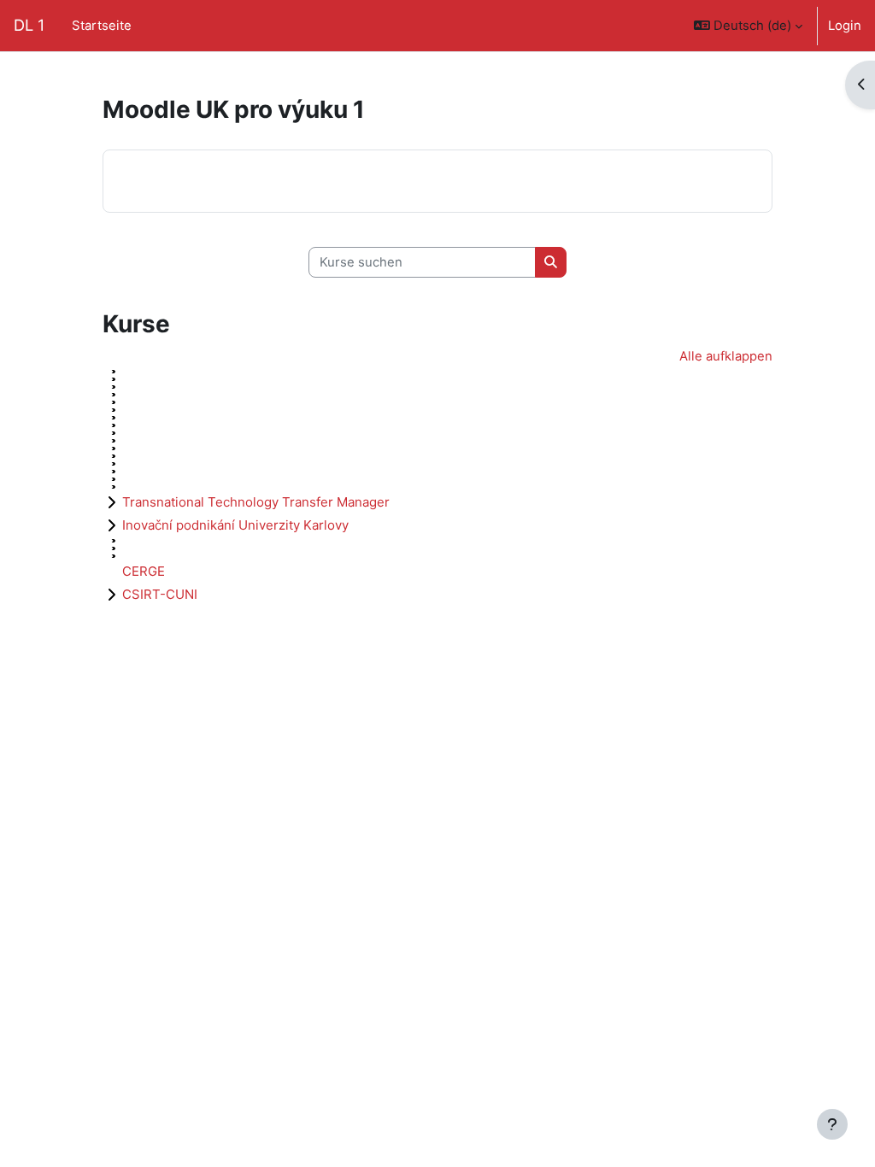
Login (844, 25)
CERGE (143, 571)
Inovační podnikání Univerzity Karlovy (235, 525)
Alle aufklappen (725, 356)
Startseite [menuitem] (102, 25)
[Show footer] (832, 1124)
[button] (748, 25)
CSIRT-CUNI (159, 594)
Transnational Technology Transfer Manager (256, 502)
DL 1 (29, 24)
